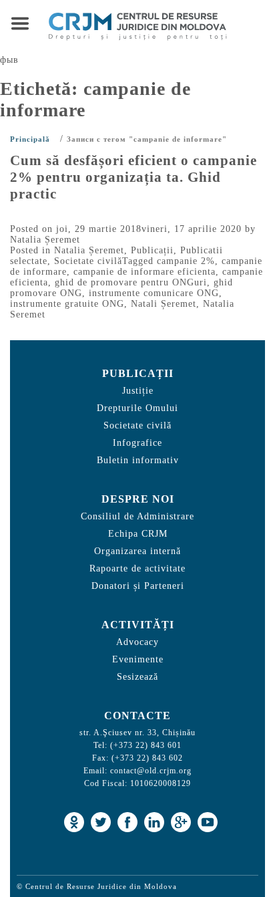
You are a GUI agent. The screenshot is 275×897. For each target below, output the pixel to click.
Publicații (152, 250)
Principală (30, 139)
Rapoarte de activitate (137, 568)
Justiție (138, 391)
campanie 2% (186, 261)
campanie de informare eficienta (144, 272)
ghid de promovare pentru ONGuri (131, 282)
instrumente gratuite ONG (67, 304)
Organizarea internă (137, 551)
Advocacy (137, 642)
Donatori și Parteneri (137, 586)
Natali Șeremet (163, 304)
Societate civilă (88, 261)
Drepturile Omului (137, 408)
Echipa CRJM (138, 534)
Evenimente (138, 659)
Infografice (137, 443)
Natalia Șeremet (45, 240)
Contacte (137, 715)
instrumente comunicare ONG (154, 293)
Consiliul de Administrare (137, 516)
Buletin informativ (138, 460)
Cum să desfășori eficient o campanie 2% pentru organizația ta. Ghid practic (133, 177)
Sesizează (137, 677)
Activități (137, 624)
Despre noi (137, 499)
